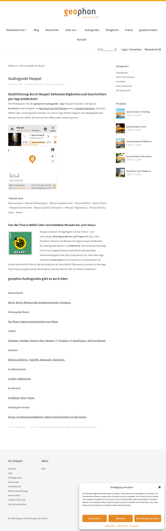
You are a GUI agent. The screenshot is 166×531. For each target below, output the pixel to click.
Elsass (30, 397)
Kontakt (82, 39)
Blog (36, 30)
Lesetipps (121, 81)
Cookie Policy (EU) (16, 499)
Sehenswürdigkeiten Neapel (81, 427)
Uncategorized (123, 90)
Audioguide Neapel (25, 78)
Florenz (34, 340)
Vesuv (95, 427)
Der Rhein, (14, 321)
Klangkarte (112, 30)
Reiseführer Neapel (63, 427)
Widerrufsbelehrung (18, 490)
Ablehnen (120, 518)
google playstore (85, 108)
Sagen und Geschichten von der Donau (65, 416)
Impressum (134, 525)
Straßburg (14, 397)
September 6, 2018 (15, 84)
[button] (159, 487)
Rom (42, 340)
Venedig (24, 340)
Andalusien (46, 359)
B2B (43, 468)
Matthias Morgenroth (35, 84)
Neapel (50, 340)
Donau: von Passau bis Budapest (25, 416)
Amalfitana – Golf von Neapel (89, 340)
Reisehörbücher (15, 30)
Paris (23, 397)
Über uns (70, 30)
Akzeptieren (94, 518)
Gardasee (13, 340)
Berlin (11, 302)
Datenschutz (122, 525)
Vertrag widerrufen (17, 504)
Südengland (24, 378)
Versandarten (14, 486)
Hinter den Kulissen (125, 77)
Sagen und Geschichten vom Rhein (39, 321)
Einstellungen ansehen (147, 518)
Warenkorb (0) (153, 49)
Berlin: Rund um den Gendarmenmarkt (37, 302)
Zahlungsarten (15, 477)
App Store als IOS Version (53, 108)
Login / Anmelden (131, 49)
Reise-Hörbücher (124, 85)
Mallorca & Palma (18, 359)
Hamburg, (65, 302)
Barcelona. (59, 359)
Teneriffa (34, 359)
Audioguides (92, 30)
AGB (10, 473)
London (12, 378)
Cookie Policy (110, 525)
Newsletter (52, 30)
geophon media (148, 30)
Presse (129, 30)
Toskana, (64, 340)
